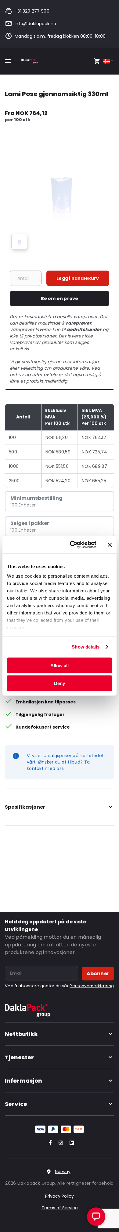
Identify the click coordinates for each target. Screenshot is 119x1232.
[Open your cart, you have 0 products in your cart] (97, 61)
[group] (19, 242)
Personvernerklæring (92, 986)
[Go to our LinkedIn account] (70, 1143)
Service (16, 1104)
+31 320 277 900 (32, 11)
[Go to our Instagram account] (59, 1143)
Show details (85, 646)
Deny (59, 683)
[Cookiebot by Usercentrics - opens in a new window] (72, 545)
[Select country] (108, 61)
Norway (62, 1171)
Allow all (59, 665)
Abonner (98, 973)
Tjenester (19, 1057)
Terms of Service (59, 1208)
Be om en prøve (59, 298)
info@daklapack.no (35, 24)
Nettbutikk (21, 1034)
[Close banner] (110, 544)
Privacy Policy (59, 1196)
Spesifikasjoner (25, 806)
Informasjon (23, 1080)
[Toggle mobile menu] (8, 61)
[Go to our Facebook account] (49, 1143)
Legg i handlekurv (77, 278)
